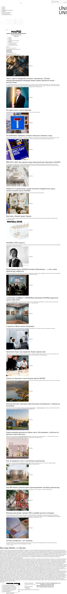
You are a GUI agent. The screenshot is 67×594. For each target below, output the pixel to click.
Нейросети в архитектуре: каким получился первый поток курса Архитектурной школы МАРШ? (30, 189)
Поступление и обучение (6, 12)
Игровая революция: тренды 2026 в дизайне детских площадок (30, 513)
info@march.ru (27, 587)
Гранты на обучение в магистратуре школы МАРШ (25, 378)
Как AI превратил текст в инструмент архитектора (25, 461)
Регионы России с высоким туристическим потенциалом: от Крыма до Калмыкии (33, 405)
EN (20, 3)
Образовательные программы (7, 10)
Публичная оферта (40, 583)
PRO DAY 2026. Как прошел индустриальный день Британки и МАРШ (33, 162)
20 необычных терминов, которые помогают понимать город (29, 135)
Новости (3, 8)
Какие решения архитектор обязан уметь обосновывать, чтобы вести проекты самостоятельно (32, 433)
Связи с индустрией (5, 13)
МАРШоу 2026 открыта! (15, 242)
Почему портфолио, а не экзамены (19, 540)
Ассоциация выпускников (7, 14)
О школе (3, 6)
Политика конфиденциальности (53, 583)
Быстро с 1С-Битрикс (10, 593)
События (3, 9)
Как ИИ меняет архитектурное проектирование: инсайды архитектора (33, 487)
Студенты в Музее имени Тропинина (20, 326)
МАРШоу (4, 11)
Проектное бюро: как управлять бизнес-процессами (26, 351)
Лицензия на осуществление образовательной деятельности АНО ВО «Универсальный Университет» (45, 585)
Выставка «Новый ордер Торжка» (19, 216)
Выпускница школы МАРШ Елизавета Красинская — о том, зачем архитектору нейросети (31, 270)
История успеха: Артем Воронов (18, 110)
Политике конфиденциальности (6, 591)
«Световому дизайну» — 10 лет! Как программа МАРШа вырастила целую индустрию (32, 298)
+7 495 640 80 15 (28, 588)
